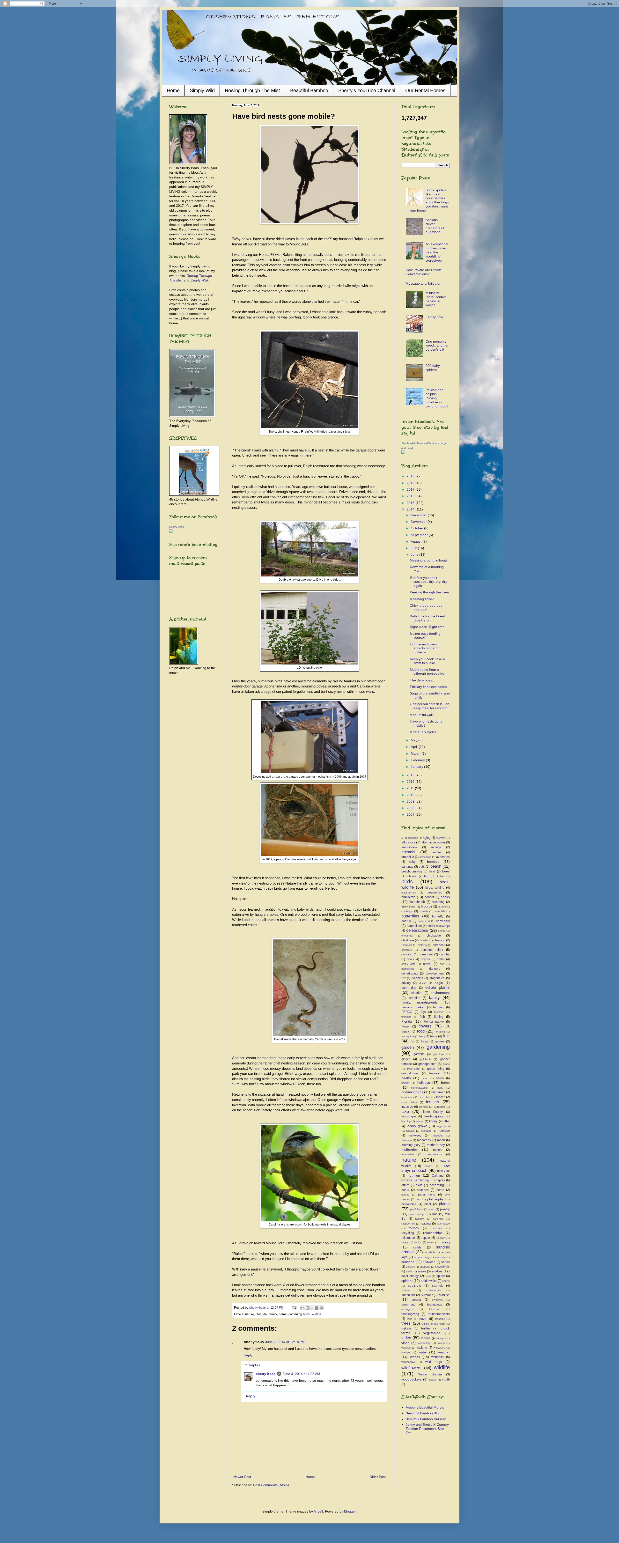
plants (444, 1204)
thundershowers (439, 1314)
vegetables (431, 1333)
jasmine (423, 1106)
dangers (434, 968)
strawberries (433, 1290)
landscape (408, 1116)
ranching (438, 1218)
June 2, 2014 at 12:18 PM (285, 1342)
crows (427, 964)
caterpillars (414, 926)
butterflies (410, 916)
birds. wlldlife (434, 887)
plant (427, 1204)
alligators (408, 842)
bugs (409, 911)
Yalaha (432, 1379)
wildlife (442, 1367)
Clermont (406, 945)
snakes (437, 1271)
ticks (409, 1318)
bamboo (433, 862)
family (434, 997)
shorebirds (442, 1266)
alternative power (433, 842)
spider (440, 1276)
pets (418, 1199)
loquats (410, 1130)
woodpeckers (411, 1379)
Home (173, 90)
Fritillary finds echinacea (428, 687)
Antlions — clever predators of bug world (435, 226)
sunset (416, 1299)
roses (430, 1242)
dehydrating (409, 973)
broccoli (426, 906)
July (414, 548)
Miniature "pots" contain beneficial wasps (436, 299)
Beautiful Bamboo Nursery (426, 1419)
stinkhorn (406, 1290)
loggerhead (443, 1126)
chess (441, 930)
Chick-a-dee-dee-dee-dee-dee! (427, 608)
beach (435, 866)
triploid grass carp (433, 1323)
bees (446, 871)
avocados (443, 857)
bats (422, 866)
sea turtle (440, 1257)
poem (431, 1209)
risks (404, 1242)
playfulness (416, 1209)
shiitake (410, 1266)
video (406, 1338)
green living (435, 1069)
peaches (423, 1190)
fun (412, 1041)
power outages (417, 1214)
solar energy (410, 1276)
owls (419, 1185)
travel (423, 1319)
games (439, 1041)
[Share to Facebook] (316, 1308)
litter (447, 1121)
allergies (441, 837)
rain (435, 1214)
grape (446, 1064)
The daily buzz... (422, 680)
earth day (408, 987)
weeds (415, 1357)
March (416, 753)
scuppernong (421, 1257)
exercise (414, 998)
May (414, 740)
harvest (434, 1073)
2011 (411, 788)
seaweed (429, 1262)
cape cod (423, 921)
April (415, 747)
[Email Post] (294, 1307)
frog (422, 1036)
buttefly (424, 911)
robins (418, 1242)
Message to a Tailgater (423, 283)
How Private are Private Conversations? (424, 272)
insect (440, 1097)
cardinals (443, 921)
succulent (408, 1295)
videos (425, 1338)
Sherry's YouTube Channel (366, 90)
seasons (407, 1262)
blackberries (408, 892)
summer (427, 1295)
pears (440, 1190)
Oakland (437, 1175)
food (421, 1031)
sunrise (444, 1295)
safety (417, 1247)
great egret (413, 1068)
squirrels (414, 1285)
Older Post (377, 1477)
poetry (445, 1209)
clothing (422, 945)
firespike (406, 1016)
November (419, 522)
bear (432, 871)
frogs (433, 1036)
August (416, 541)
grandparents (427, 1064)
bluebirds (408, 897)
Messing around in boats (429, 560)
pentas (405, 1194)
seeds (445, 1262)
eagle (439, 983)
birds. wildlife (312, 1314)
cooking (406, 954)
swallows (437, 1299)
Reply (248, 1355)
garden (407, 1047)
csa (442, 963)
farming (438, 1007)
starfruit (437, 1285)
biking (413, 876)
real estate (443, 1223)
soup (428, 1276)
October (417, 528)
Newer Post (242, 1477)
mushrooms (434, 1154)
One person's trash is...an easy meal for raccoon (429, 706)
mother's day (436, 1145)
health (406, 1078)
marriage (444, 1130)
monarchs (424, 1140)
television (434, 1309)
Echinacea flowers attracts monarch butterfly (424, 648)
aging (426, 838)
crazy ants (408, 963)
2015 (411, 503)
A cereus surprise (423, 732)
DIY (403, 978)
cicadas (424, 940)
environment (440, 993)
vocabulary (424, 1343)
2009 (411, 801)
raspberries (408, 1223)
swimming (408, 1304)
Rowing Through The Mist (252, 90)
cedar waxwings (438, 926)
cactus (406, 921)
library (433, 1121)
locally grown (417, 1126)
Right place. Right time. (427, 627)
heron (440, 1078)
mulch (437, 1150)
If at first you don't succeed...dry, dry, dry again (428, 582)
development (435, 973)
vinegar (441, 1338)
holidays (423, 1083)
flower (405, 1026)
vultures (406, 1347)
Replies (254, 1365)
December (419, 515)
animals (408, 852)
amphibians (409, 847)
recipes (414, 1228)
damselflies (407, 968)
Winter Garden (430, 1374)
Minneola (406, 1140)
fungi (424, 1041)
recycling (407, 1233)
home (445, 1083)
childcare (407, 940)
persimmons (426, 1194)
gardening (438, 1047)
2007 (411, 814)
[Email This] (302, 1308)
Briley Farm (408, 906)
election (416, 993)
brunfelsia (444, 906)
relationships (432, 1233)
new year (443, 1171)
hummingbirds (412, 1092)
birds (407, 882)
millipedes (437, 1135)
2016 (411, 496)
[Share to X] (312, 1308)
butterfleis (439, 911)
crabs (441, 959)
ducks (423, 983)
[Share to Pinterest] (321, 1308)
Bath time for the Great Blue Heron (427, 618)
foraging (440, 1031)
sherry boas (265, 1374)
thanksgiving (410, 1314)
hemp (425, 1078)
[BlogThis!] (307, 1308)
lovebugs (426, 1130)
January (417, 766)
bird (426, 876)
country (444, 954)
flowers (425, 1026)
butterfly (437, 916)
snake (422, 1271)
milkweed (414, 1135)
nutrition (414, 1175)
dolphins (417, 978)
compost (439, 945)
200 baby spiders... (433, 368)
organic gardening (415, 1180)
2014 (411, 509)
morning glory (410, 1145)
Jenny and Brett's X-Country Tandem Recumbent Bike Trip (427, 1429)
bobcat (429, 897)
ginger (405, 1059)
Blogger (350, 1511)
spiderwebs (429, 1281)
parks (405, 1190)
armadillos (425, 857)
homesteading (419, 1087)
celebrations (417, 930)
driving (406, 983)
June (415, 554)
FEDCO (406, 1012)
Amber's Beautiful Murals (425, 1407)
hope (440, 1087)
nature (408, 1160)
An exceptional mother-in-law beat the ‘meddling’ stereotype (437, 252)
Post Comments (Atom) (271, 1485)
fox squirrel (407, 1036)
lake (405, 1111)
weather (443, 1352)
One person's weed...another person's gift (437, 346)
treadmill (440, 1318)
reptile (425, 1238)
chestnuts (407, 935)
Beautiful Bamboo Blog (423, 1413)
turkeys (406, 1328)
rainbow (419, 1218)
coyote (425, 959)
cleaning (439, 940)
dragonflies (437, 978)
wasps (405, 1352)
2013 (411, 775)
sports (446, 1280)
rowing (445, 1242)
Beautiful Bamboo (309, 90)
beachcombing (411, 871)
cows (410, 959)
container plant (432, 950)
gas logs (438, 1054)
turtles (426, 1328)
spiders (407, 1281)
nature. (429, 1166)
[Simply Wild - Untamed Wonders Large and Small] (403, 453)
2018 (411, 483)
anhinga (435, 847)
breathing (438, 902)
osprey (440, 1180)
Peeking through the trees (430, 592)
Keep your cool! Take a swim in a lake (427, 661)
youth (446, 1379)
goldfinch (425, 1059)
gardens (419, 1054)
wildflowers (411, 1368)
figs (423, 1012)
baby (412, 862)
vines (405, 1343)
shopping (425, 1266)
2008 (411, 808)
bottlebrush (417, 902)
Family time (434, 317)
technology (434, 1304)
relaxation (408, 1238)
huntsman (438, 1092)
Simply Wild (202, 90)
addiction (413, 837)
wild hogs (433, 1362)
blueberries (434, 892)
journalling (439, 1106)
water (423, 1352)
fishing (438, 1017)
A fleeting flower (422, 599)
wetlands (437, 1357)
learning (406, 1121)
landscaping (433, 1116)
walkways (439, 1347)
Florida (406, 1021)
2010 (411, 795)
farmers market (412, 1007)
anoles (437, 852)
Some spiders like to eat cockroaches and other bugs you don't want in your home (427, 200)
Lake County (433, 1112)
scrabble (430, 1252)
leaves (420, 1121)
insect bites (409, 1102)
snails (409, 1271)
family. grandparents (419, 1002)
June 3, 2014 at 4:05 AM (301, 1374)
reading (425, 1223)
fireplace (439, 1012)
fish (422, 1017)
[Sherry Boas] (171, 532)
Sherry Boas (176, 526)
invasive (407, 1106)
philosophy (435, 1199)
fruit (446, 1036)
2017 (411, 489)
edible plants (437, 987)
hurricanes (407, 1097)
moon (441, 1140)
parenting (436, 1185)
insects (432, 1102)
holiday (405, 1082)
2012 (411, 781)
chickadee (434, 935)
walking (422, 1347)
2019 (411, 476)
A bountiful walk (422, 715)
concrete (406, 949)
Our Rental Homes (425, 90)
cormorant (426, 954)
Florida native (433, 1021)
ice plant (425, 1097)
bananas (407, 866)
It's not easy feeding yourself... (425, 636)
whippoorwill (408, 1361)
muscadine (407, 1154)
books (445, 897)
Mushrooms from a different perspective (427, 672)
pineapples (408, 1204)
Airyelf (318, 1511)
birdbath (440, 876)
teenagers (407, 1309)
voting (441, 1343)
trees (406, 1323)
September (420, 535)
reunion (440, 1237)
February (418, 760)
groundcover (410, 1073)
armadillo (407, 857)
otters (405, 1185)
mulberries (409, 1150)
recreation (436, 1228)
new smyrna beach (425, 1168)
